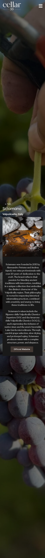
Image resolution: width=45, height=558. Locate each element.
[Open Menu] (40, 6)
